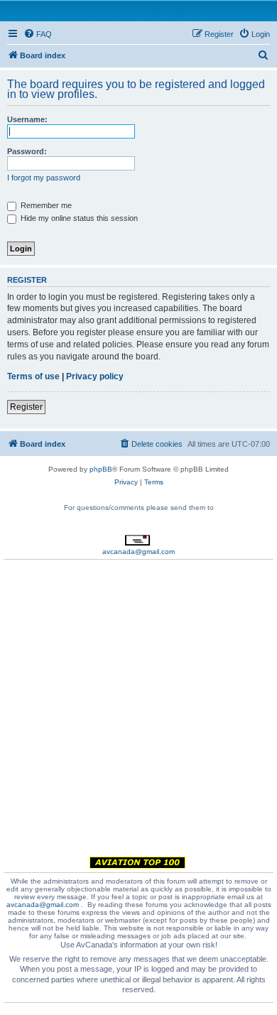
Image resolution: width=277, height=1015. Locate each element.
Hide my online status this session (78, 218)
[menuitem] (37, 34)
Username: (27, 119)
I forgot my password (43, 177)
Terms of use (33, 376)
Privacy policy (95, 376)
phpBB (100, 469)
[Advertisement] (138, 710)
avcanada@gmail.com (138, 551)
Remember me (45, 205)
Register (26, 407)
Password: (27, 151)
